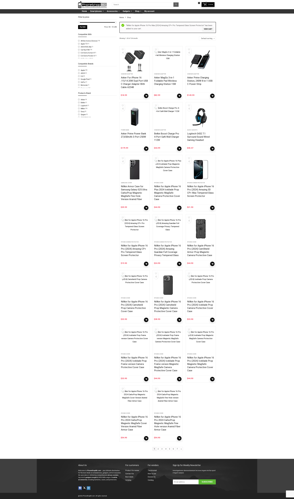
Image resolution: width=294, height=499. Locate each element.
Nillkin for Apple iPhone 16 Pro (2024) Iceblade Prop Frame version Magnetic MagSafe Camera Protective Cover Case (167, 364)
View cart (208, 29)
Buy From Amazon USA (146, 208)
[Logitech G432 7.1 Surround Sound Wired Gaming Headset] (200, 117)
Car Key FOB (85, 50)
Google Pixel (85, 79)
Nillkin (83, 108)
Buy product (146, 96)
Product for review (132, 470)
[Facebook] (80, 488)
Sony (82, 111)
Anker (83, 100)
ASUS (83, 73)
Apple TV (84, 44)
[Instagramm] (88, 488)
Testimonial (152, 470)
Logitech (84, 106)
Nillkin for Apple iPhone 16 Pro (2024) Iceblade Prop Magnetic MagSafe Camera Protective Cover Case (200, 364)
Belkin (83, 103)
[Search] (176, 4)
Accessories (112, 11)
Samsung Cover (126, 183)
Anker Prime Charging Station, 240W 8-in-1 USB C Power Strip (200, 80)
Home (84, 11)
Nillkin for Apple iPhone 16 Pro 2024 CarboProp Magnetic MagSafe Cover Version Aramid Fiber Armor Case (134, 423)
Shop (137, 11)
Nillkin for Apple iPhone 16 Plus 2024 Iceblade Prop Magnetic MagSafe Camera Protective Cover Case (167, 193)
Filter (83, 27)
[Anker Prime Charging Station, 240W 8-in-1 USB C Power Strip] (200, 60)
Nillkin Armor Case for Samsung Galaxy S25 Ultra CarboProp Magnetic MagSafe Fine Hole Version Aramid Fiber (134, 193)
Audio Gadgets (192, 130)
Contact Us (129, 474)
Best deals (129, 477)
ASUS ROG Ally (86, 47)
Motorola (84, 85)
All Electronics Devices (89, 41)
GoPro (83, 82)
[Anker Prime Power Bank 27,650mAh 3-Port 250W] (134, 117)
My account (149, 11)
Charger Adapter (127, 74)
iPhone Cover (158, 183)
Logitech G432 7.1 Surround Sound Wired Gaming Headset (198, 136)
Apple (83, 70)
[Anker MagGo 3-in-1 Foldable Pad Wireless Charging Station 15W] (167, 60)
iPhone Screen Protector (196, 183)
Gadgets (126, 11)
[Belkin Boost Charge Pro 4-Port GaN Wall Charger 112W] (167, 117)
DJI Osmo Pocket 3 (88, 56)
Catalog (128, 480)
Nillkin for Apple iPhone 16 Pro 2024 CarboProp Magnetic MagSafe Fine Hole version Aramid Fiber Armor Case (167, 423)
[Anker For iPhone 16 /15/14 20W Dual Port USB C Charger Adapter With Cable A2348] (134, 60)
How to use (152, 474)
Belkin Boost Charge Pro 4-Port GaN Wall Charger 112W (166, 136)
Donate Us (151, 477)
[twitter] (84, 488)
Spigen (83, 114)
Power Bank (125, 130)
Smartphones (96, 11)
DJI (82, 76)
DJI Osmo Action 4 (87, 53)
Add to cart (179, 208)
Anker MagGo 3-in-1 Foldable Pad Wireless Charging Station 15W (165, 80)
